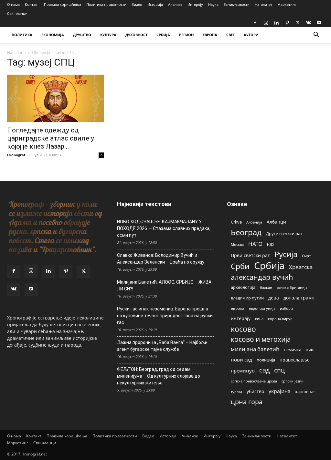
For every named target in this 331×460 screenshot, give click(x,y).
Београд (246, 232)
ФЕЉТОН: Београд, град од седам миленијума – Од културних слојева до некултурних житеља (158, 376)
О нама (13, 4)
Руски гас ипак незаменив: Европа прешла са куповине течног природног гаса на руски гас (165, 315)
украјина (280, 391)
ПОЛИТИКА (22, 34)
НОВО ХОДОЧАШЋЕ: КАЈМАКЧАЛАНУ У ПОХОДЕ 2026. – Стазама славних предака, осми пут (163, 228)
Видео (137, 4)
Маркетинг (286, 4)
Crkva (236, 222)
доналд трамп (299, 298)
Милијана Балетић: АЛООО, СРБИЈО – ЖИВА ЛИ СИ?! (164, 285)
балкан (266, 287)
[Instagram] (266, 22)
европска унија (262, 308)
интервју (241, 318)
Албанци (276, 222)
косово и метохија (261, 339)
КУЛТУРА (108, 34)
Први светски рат (250, 255)
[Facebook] (255, 22)
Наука (213, 4)
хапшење (305, 391)
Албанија (254, 222)
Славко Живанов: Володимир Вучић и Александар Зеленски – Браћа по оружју (160, 259)
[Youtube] (319, 22)
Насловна (16, 52)
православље (295, 360)
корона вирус (280, 319)
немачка (292, 349)
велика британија (292, 287)
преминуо (243, 370)
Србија (269, 265)
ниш (310, 349)
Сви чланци (17, 13)
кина (259, 318)
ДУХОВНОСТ (136, 34)
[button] (316, 35)
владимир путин (247, 298)
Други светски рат (284, 233)
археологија (243, 287)
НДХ (270, 244)
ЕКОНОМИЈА (52, 34)
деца (273, 298)
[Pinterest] (287, 22)
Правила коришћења (62, 4)
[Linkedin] (276, 22)
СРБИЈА (163, 34)
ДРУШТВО (82, 34)
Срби (240, 266)
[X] (298, 22)
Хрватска (301, 267)
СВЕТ (230, 34)
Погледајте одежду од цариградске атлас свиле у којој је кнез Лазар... (50, 138)
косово (243, 329)
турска (236, 391)
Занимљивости (237, 4)
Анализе (175, 4)
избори (286, 308)
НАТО (255, 243)
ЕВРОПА (210, 34)
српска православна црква (254, 381)
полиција (266, 360)
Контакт (32, 4)
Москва (237, 244)
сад (264, 370)
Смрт (306, 255)
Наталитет (263, 4)
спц (279, 370)
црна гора (246, 401)
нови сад (241, 359)
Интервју (195, 4)
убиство (255, 391)
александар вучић (262, 277)
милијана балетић (255, 349)
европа (237, 308)
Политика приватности (106, 4)
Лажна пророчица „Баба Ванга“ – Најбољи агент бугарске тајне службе (162, 346)
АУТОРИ (251, 34)
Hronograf (16, 154)
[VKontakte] (308, 22)
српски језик (292, 381)
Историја (155, 4)
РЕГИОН (186, 34)
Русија (285, 254)
